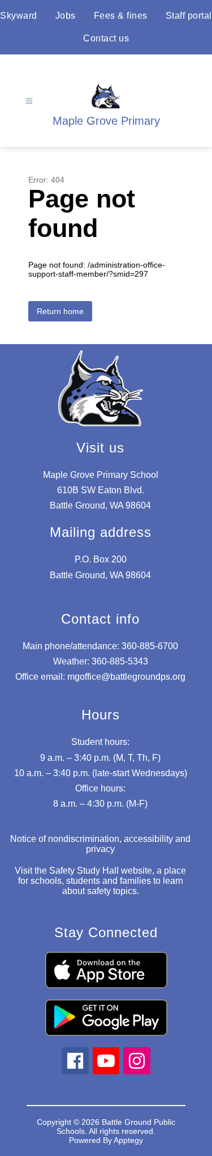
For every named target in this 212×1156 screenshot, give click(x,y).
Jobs (65, 15)
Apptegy (128, 1140)
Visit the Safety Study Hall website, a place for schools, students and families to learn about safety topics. (100, 881)
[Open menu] (29, 101)
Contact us (106, 38)
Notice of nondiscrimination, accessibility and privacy (100, 844)
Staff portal (189, 15)
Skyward (18, 15)
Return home (60, 311)
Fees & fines (121, 15)
